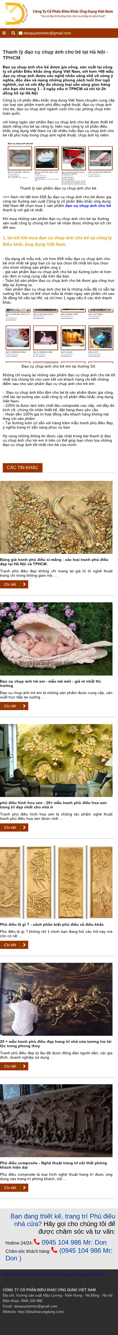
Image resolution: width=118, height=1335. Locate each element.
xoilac (31, 1274)
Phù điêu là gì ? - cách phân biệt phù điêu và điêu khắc (52, 924)
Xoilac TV (98, 1274)
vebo (20, 1274)
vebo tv (9, 1274)
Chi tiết (10, 584)
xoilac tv (44, 1274)
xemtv (57, 1274)
